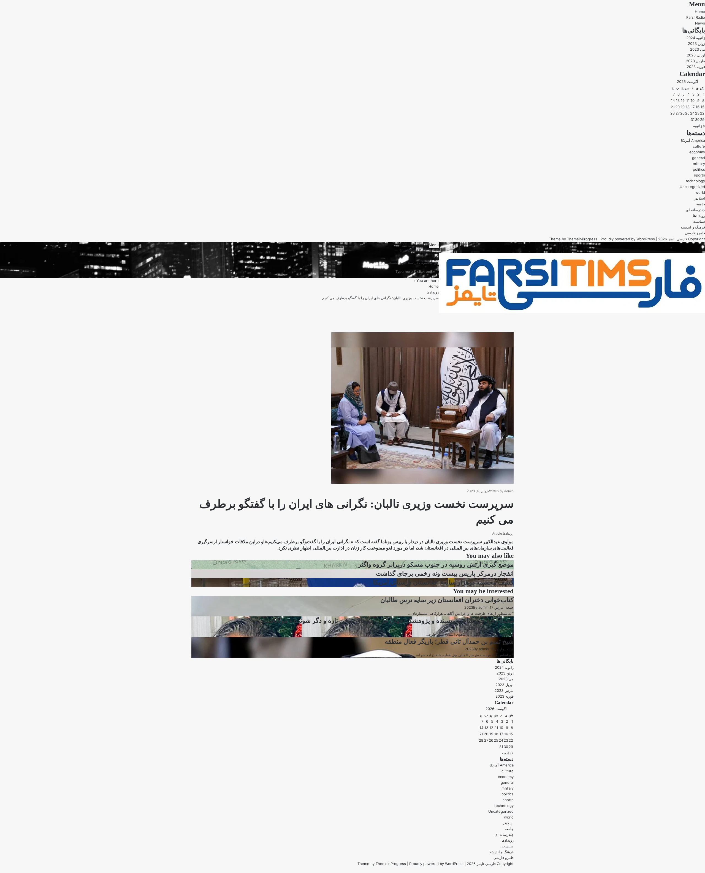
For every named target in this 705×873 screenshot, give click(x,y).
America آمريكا (693, 140)
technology (695, 181)
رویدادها (699, 215)
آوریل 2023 (696, 55)
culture (699, 146)
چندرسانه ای (695, 210)
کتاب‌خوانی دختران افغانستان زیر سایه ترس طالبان (447, 600)
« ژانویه (699, 126)
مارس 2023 (695, 61)
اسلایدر (699, 198)
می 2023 (697, 49)
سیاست (699, 221)
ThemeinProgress (582, 239)
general (698, 158)
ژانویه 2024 (695, 38)
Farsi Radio (695, 17)
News (700, 23)
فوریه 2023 (696, 66)
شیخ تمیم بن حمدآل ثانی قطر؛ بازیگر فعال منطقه (449, 641)
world (700, 192)
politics (699, 169)
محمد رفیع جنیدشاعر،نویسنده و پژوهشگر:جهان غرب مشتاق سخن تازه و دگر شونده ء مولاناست (388, 620)
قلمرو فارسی (695, 233)
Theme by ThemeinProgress (381, 863)
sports (699, 175)
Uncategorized (692, 186)
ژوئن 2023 (696, 43)
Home (700, 11)
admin (509, 491)
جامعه (700, 204)
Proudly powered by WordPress (628, 239)
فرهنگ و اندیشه (693, 227)
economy (697, 152)
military (699, 163)
